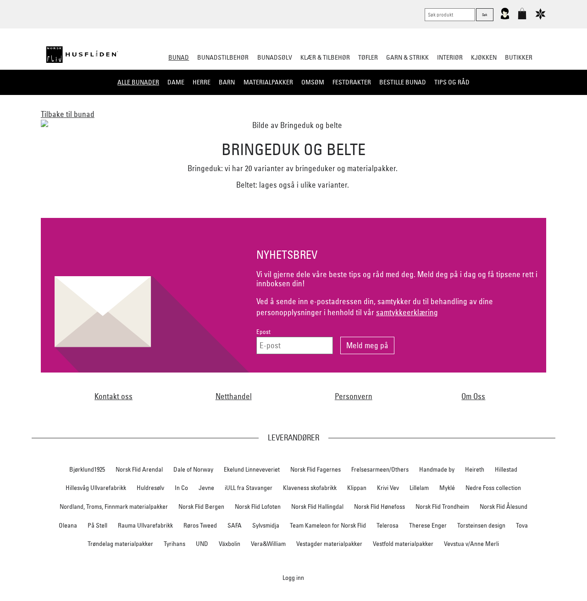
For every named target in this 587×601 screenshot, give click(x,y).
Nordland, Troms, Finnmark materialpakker (114, 506)
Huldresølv (150, 488)
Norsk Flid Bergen (201, 506)
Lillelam (419, 488)
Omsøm (312, 82)
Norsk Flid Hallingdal (317, 506)
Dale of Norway (193, 469)
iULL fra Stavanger (248, 488)
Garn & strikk (407, 57)
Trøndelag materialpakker (120, 544)
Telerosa (388, 525)
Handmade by (436, 469)
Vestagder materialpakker (329, 544)
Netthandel (234, 396)
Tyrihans (174, 544)
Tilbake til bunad (67, 114)
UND (202, 544)
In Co (181, 488)
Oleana (68, 525)
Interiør (450, 57)
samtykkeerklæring (407, 312)
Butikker (518, 57)
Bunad (178, 57)
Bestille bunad (402, 82)
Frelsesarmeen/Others (380, 469)
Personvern (353, 396)
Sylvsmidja (265, 525)
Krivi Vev (388, 488)
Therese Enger (428, 525)
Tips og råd (452, 82)
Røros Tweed (200, 525)
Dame (175, 82)
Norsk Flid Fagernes (315, 469)
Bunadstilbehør (223, 57)
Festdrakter (351, 82)
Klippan (356, 488)
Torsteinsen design (481, 525)
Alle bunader (138, 82)
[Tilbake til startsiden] (82, 54)
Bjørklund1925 (87, 469)
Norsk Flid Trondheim (442, 506)
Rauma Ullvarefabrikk (145, 525)
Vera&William (268, 544)
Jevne (206, 488)
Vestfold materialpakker (403, 544)
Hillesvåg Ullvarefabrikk (96, 488)
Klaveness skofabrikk (310, 488)
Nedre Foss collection (493, 488)
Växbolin (229, 544)
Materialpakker (268, 82)
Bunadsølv (274, 57)
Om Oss (473, 396)
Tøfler (368, 57)
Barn (227, 82)
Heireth (474, 469)
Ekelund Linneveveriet (252, 469)
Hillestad (506, 469)
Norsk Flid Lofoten (258, 506)
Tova (522, 525)
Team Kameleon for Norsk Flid (328, 525)
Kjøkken (484, 57)
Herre (201, 82)
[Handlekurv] (522, 17)
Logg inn (293, 577)
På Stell (97, 525)
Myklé (447, 488)
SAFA (234, 525)
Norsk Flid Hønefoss (379, 506)
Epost (263, 331)
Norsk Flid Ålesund (503, 506)
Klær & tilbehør (325, 57)
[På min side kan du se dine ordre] (504, 17)
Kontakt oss (113, 396)
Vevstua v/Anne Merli (471, 544)
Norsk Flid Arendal (139, 469)
